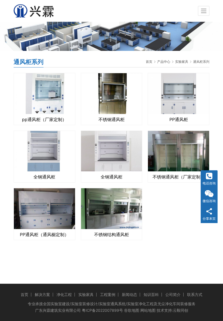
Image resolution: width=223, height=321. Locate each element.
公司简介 (173, 294)
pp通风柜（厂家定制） (44, 119)
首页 (149, 62)
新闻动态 (129, 294)
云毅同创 (180, 310)
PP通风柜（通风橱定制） (44, 234)
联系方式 (194, 294)
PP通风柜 (178, 119)
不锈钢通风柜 (111, 119)
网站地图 (148, 310)
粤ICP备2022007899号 (102, 310)
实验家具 (86, 294)
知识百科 (151, 294)
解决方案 (42, 294)
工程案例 (107, 294)
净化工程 (64, 294)
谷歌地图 (131, 310)
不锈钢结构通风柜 (111, 234)
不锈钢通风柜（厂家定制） (179, 177)
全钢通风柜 (44, 177)
